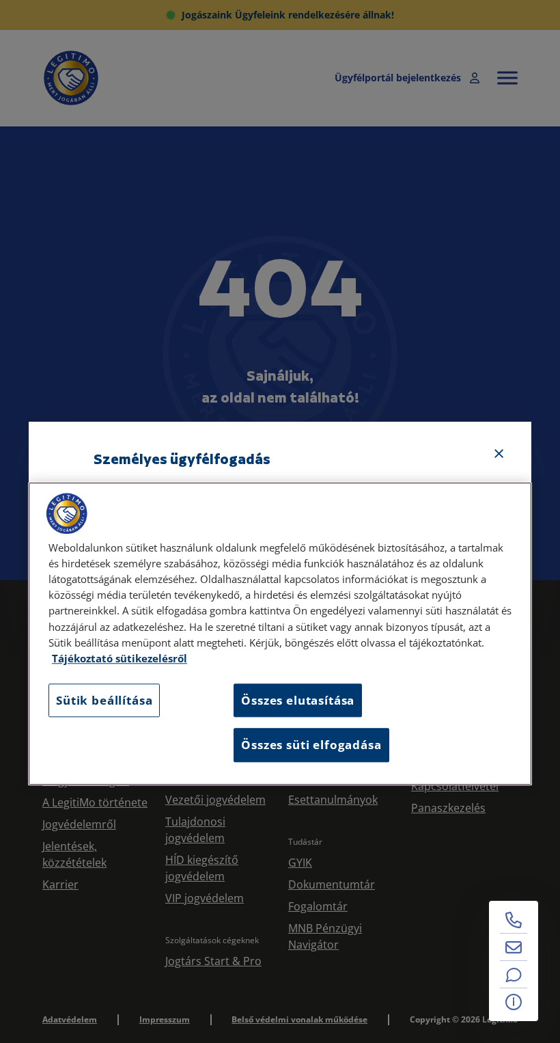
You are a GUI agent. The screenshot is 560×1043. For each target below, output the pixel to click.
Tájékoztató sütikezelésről (119, 658)
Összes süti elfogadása (311, 745)
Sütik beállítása (104, 700)
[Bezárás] (499, 454)
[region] (280, 633)
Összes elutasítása (297, 700)
